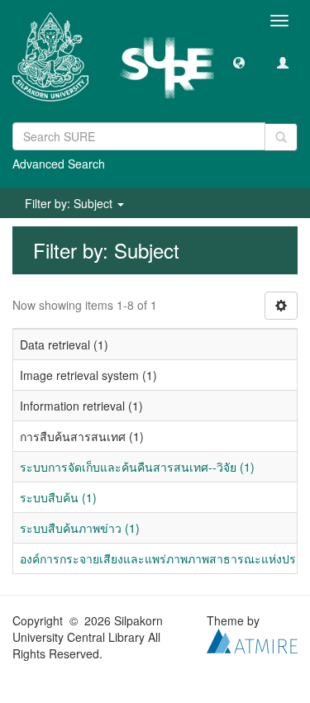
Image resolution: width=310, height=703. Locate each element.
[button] (239, 62)
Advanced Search (58, 163)
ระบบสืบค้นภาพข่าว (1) (80, 528)
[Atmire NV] (252, 639)
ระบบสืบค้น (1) (58, 497)
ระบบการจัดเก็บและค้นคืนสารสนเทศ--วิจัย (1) (137, 466)
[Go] (281, 137)
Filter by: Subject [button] (70, 203)
